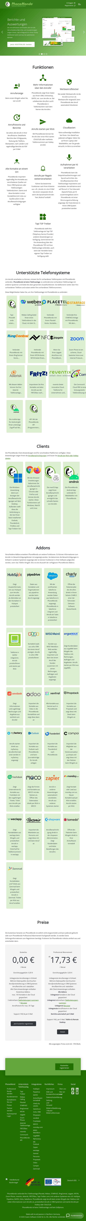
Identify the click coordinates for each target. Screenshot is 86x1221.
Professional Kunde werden (11, 1091)
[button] (2, 32)
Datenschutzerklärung (54, 1097)
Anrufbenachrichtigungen (37, 456)
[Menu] (79, 4)
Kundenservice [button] (76, 1215)
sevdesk (36, 1118)
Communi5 (24, 1135)
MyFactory (37, 1139)
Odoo (35, 1163)
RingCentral (24, 1108)
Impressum (50, 1089)
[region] (43, 32)
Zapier (35, 1147)
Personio (36, 1156)
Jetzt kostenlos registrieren (23, 1024)
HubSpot (36, 1089)
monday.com (38, 1127)
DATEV (35, 1095)
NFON (22, 1111)
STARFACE (23, 1105)
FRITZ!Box (23, 1128)
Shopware (36, 1115)
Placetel (23, 1102)
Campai (36, 1166)
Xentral (35, 1153)
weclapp (36, 1150)
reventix (23, 1131)
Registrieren (69, 5)
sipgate (22, 1115)
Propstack (36, 1159)
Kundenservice (12, 1097)
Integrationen (37, 1084)
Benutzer (24, 1003)
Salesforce (36, 1109)
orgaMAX (36, 1136)
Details (62, 1032)
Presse (9, 1105)
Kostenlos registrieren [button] (64, 1066)
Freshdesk (36, 1121)
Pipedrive (36, 1092)
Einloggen (70, 3)
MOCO (35, 1124)
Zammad (36, 1169)
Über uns (62, 1089)
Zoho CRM (37, 1112)
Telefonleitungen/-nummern (28, 1000)
